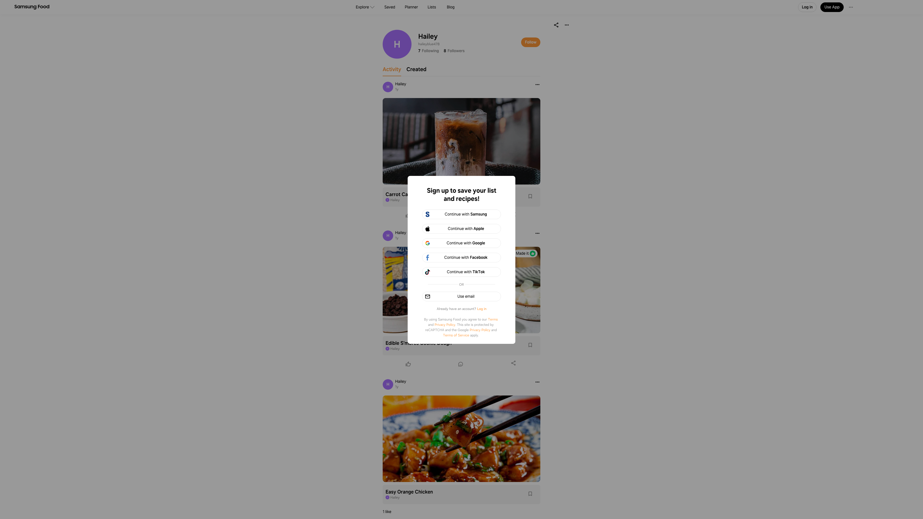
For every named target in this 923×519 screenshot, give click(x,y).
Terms (493, 319)
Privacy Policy (445, 324)
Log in (481, 309)
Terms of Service (456, 335)
